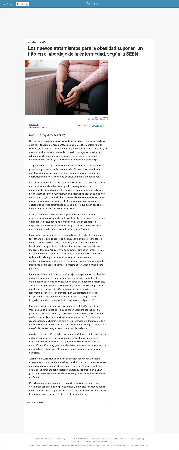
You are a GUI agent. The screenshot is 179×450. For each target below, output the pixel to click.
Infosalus (33, 125)
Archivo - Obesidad (101, 117)
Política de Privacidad (117, 438)
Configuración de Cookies (81, 441)
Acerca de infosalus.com (44, 438)
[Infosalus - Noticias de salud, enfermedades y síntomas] (90, 4)
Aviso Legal (61, 438)
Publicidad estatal (100, 441)
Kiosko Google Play (136, 438)
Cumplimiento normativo (79, 438)
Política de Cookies (98, 438)
